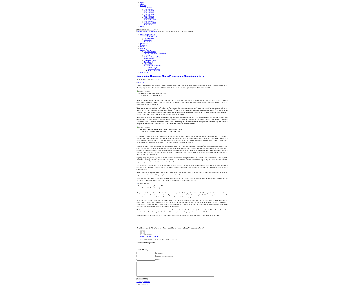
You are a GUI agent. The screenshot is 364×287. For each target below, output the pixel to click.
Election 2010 (152, 67)
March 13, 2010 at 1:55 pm (149, 236)
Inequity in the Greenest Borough (155, 53)
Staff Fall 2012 (149, 16)
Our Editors (148, 7)
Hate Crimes (148, 64)
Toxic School (148, 62)
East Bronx (147, 40)
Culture (142, 48)
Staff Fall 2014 (149, 14)
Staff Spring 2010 (150, 23)
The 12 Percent (149, 58)
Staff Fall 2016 (149, 12)
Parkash (147, 55)
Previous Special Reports (152, 65)
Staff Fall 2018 (149, 11)
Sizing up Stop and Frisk (152, 57)
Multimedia (144, 72)
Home (142, 2)
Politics (142, 47)
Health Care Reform (154, 70)
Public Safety (144, 43)
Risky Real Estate (150, 60)
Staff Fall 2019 (149, 9)
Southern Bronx (149, 41)
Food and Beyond (154, 69)
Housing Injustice (150, 52)
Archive (142, 26)
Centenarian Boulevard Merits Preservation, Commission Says (170, 75)
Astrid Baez (141, 82)
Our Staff (143, 6)
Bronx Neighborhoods (147, 35)
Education (143, 45)
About (142, 4)
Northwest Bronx (149, 38)
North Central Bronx (150, 36)
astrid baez (157, 79)
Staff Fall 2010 (149, 21)
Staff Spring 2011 (150, 19)
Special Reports (145, 50)
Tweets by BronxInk (143, 282)
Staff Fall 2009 (149, 24)
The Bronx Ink (152, 31)
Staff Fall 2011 (149, 18)
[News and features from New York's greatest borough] (142, 31)
